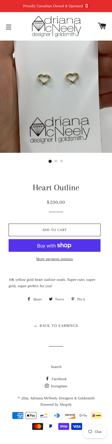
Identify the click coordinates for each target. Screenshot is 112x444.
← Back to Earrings (56, 325)
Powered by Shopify (56, 404)
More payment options (54, 259)
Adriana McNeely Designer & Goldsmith (62, 398)
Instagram (58, 386)
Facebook (59, 379)
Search (56, 367)
